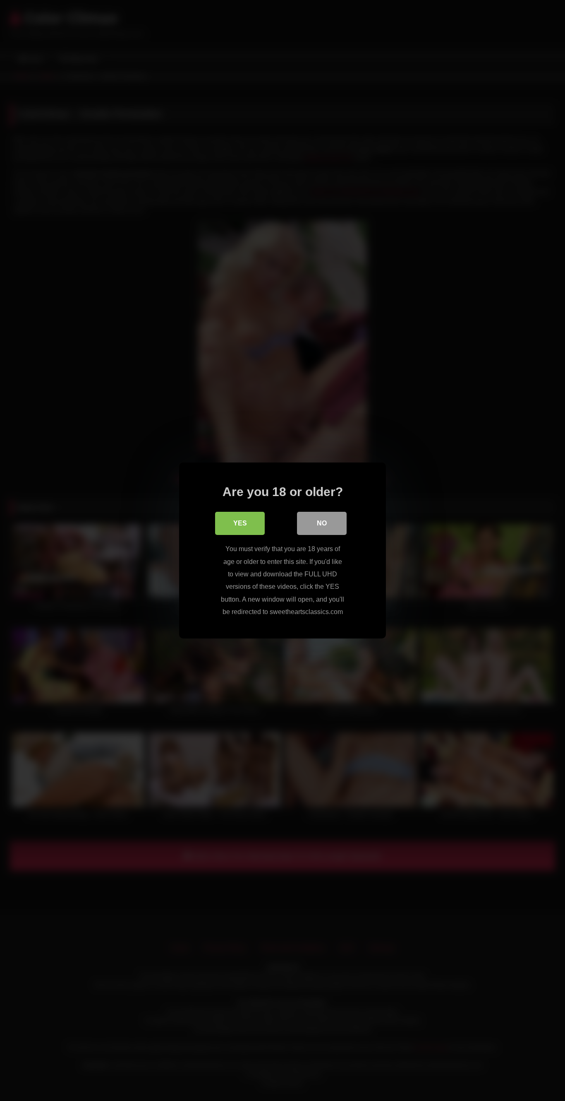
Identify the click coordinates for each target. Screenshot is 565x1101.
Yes (240, 523)
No (322, 523)
